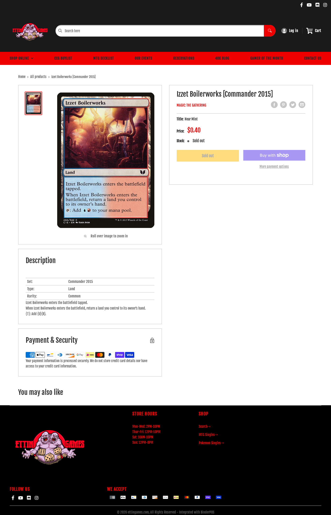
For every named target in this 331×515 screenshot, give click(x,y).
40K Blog (222, 58)
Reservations (183, 58)
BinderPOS (207, 512)
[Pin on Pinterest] (283, 104)
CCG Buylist (63, 58)
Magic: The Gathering (191, 105)
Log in (293, 31)
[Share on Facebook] (274, 104)
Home (21, 77)
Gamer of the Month (266, 58)
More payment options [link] (274, 166)
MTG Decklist (103, 58)
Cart (318, 31)
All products (38, 77)
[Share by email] (302, 104)
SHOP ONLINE (20, 58)
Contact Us (312, 58)
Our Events (143, 58)
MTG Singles (207, 435)
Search (203, 426)
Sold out (208, 155)
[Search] (270, 31)
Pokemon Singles (210, 443)
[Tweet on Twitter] (292, 104)
